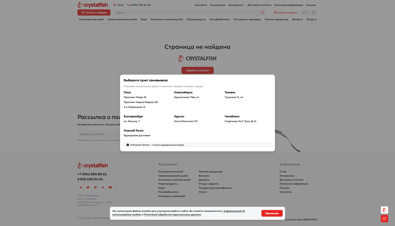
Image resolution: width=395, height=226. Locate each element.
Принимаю (272, 213)
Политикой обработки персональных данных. (172, 214)
